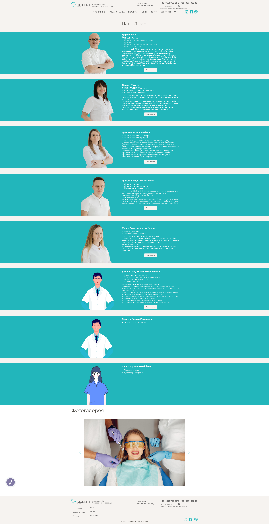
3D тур (154, 12)
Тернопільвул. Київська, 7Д (145, 4)
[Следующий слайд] (189, 452)
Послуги (132, 12)
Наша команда (117, 12)
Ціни (144, 12)
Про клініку (99, 12)
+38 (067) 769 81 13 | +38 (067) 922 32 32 (179, 4)
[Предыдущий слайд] (80, 452)
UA (174, 12)
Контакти (165, 12)
